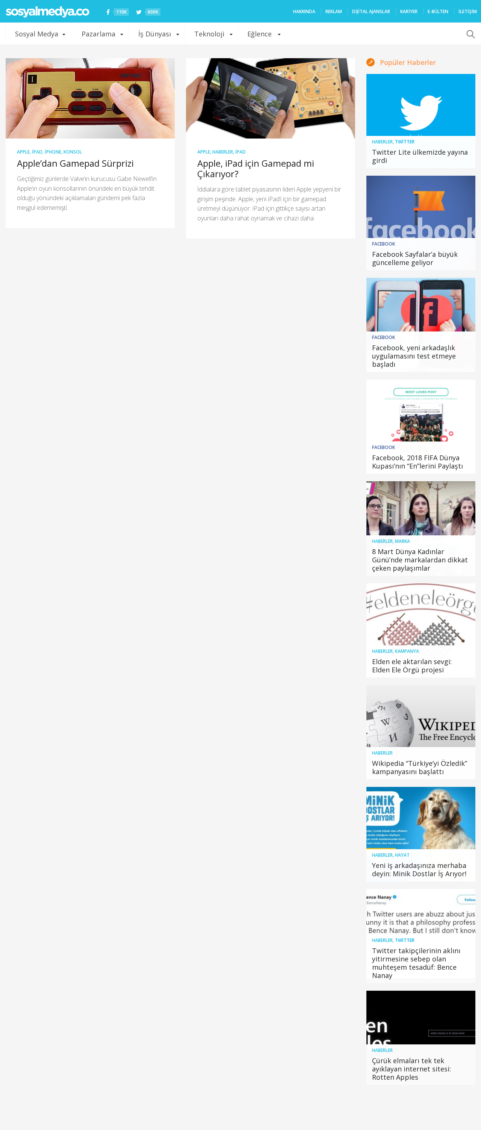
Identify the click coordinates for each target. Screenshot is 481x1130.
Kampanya (407, 651)
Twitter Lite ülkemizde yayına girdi (420, 156)
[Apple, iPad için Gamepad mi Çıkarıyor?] (270, 98)
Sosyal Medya (36, 33)
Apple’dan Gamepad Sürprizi (75, 163)
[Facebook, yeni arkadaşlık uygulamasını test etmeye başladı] (420, 325)
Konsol (73, 152)
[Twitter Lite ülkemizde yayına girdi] (420, 121)
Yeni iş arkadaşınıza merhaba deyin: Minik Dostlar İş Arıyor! (419, 869)
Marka (402, 541)
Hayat (402, 855)
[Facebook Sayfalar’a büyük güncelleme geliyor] (420, 223)
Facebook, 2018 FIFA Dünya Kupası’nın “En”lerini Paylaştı (417, 461)
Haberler (222, 152)
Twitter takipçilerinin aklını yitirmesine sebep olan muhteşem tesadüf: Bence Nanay (416, 963)
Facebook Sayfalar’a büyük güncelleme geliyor (415, 258)
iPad (37, 152)
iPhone (53, 152)
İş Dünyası (154, 33)
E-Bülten (438, 11)
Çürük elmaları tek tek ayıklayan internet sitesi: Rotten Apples (411, 1069)
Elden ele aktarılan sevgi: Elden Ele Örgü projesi (412, 665)
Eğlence (259, 33)
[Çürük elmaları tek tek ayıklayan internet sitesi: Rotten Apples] (420, 1038)
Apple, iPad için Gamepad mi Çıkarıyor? (255, 168)
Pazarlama (98, 33)
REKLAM (333, 11)
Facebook (383, 244)
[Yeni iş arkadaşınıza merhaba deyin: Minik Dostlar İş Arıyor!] (420, 834)
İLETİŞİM (467, 11)
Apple (23, 152)
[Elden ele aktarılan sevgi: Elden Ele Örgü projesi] (420, 630)
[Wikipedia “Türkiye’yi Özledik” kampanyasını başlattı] (420, 732)
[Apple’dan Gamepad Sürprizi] (90, 98)
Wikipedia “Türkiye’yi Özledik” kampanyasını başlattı (419, 767)
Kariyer (408, 11)
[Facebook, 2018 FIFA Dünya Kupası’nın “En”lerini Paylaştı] (420, 427)
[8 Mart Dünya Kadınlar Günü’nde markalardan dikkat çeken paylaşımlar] (420, 528)
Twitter (404, 142)
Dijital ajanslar (371, 11)
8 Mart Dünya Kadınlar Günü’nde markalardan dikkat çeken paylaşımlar (420, 560)
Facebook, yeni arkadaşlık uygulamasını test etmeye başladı (414, 356)
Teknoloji (209, 33)
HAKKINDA (304, 11)
